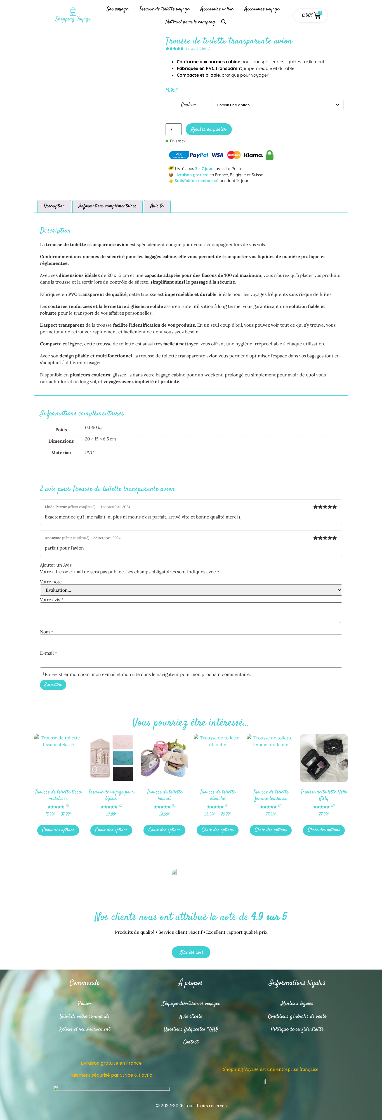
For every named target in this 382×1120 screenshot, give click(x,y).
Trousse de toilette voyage (164, 9)
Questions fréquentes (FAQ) (191, 1029)
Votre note (51, 581)
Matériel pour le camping (190, 22)
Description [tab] (54, 206)
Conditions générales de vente (297, 1016)
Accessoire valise (217, 9)
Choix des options (58, 830)
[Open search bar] (224, 19)
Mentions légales (297, 1003)
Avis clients (191, 1016)
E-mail (48, 653)
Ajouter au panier (208, 129)
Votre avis (51, 599)
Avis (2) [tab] (157, 206)
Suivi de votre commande (85, 1016)
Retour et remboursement (84, 1029)
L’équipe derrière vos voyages (191, 1003)
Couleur (188, 104)
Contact (190, 1042)
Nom (46, 631)
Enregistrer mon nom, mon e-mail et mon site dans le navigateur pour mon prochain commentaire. (148, 674)
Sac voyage (117, 9)
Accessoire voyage (261, 9)
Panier (84, 1003)
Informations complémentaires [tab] (107, 206)
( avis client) (198, 48)
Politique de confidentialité (297, 1029)
